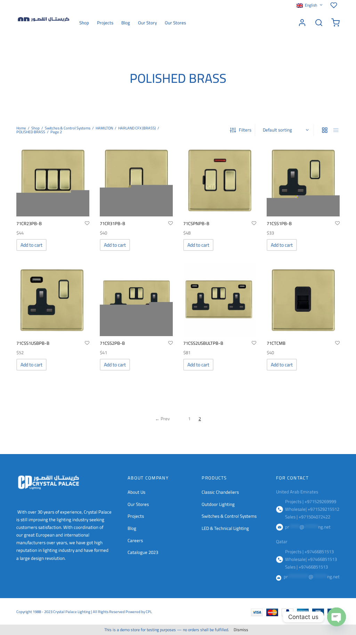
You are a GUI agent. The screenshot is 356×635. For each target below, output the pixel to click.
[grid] (325, 130)
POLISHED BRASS (30, 131)
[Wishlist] (335, 5)
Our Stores (175, 22)
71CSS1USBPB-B (32, 343)
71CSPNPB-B (196, 223)
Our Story (147, 22)
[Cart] (335, 22)
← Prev (162, 418)
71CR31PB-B (112, 223)
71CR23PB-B (29, 223)
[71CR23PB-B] (52, 179)
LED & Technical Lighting (225, 528)
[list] (336, 130)
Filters (245, 130)
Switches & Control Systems (67, 128)
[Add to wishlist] (87, 223)
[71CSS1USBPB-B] (52, 299)
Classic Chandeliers (220, 492)
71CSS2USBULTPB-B (203, 343)
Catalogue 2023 (143, 552)
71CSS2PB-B (112, 343)
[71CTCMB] (303, 299)
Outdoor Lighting (218, 504)
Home (21, 128)
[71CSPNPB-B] (219, 179)
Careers (135, 540)
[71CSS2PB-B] (136, 299)
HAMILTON (104, 128)
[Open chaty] (336, 617)
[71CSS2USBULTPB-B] (219, 299)
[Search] (319, 22)
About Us (136, 492)
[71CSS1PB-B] (303, 179)
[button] (31, 245)
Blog (125, 22)
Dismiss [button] (241, 630)
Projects (105, 22)
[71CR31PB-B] (136, 179)
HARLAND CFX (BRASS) (137, 128)
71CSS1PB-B (279, 223)
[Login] (302, 22)
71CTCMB (276, 343)
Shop (84, 22)
